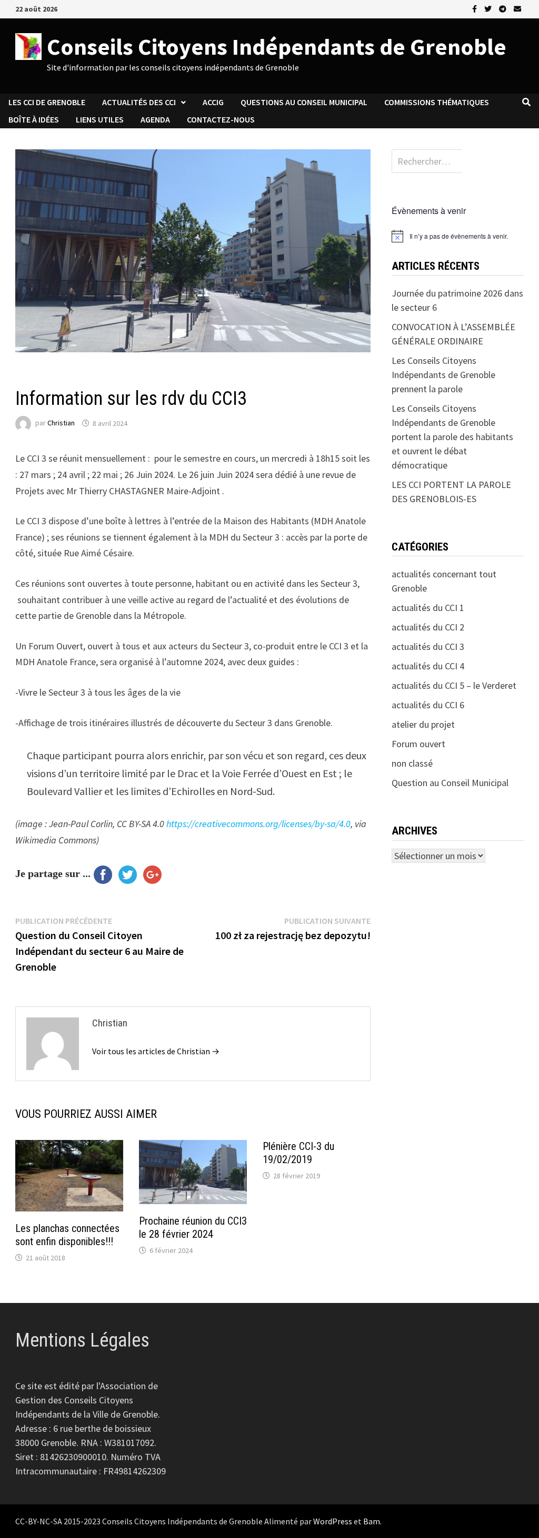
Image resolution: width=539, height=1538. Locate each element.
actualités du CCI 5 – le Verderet (454, 685)
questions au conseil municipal (304, 102)
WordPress (332, 1521)
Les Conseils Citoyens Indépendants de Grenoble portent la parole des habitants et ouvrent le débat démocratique (452, 436)
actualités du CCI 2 (428, 627)
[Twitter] (489, 8)
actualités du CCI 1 (428, 608)
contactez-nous (221, 119)
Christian (61, 423)
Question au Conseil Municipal (450, 783)
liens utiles (100, 119)
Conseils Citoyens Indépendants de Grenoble (276, 46)
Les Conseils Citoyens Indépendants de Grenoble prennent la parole (443, 374)
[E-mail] (517, 8)
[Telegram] (503, 8)
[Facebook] (476, 8)
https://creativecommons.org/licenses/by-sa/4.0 (258, 824)
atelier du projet (423, 724)
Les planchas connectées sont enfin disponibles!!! (67, 1235)
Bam (371, 1521)
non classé (412, 763)
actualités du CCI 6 (428, 705)
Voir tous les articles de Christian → (155, 1051)
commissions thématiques (436, 102)
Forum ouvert (418, 744)
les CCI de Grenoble (46, 102)
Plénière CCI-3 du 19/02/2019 (298, 1153)
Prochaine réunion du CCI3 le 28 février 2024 (193, 1227)
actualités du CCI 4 (428, 666)
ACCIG (213, 102)
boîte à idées (33, 119)
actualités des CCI (139, 102)
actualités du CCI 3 (49, 376)
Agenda (155, 119)
